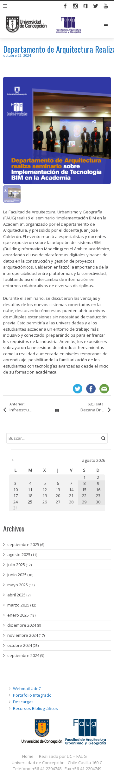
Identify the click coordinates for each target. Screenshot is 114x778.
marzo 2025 (18, 605)
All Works (57, 411)
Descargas (23, 702)
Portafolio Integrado (32, 695)
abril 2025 (16, 595)
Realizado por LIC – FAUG (63, 756)
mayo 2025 (17, 585)
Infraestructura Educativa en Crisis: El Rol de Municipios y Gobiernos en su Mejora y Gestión (28, 410)
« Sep (12, 460)
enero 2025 (18, 615)
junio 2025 (17, 575)
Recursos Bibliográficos (35, 708)
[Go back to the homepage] (43, 24)
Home (28, 756)
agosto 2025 (18, 554)
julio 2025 (16, 564)
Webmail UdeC (27, 688)
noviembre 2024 (22, 635)
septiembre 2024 (23, 655)
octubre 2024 (19, 645)
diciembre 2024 (21, 625)
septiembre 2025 (23, 544)
